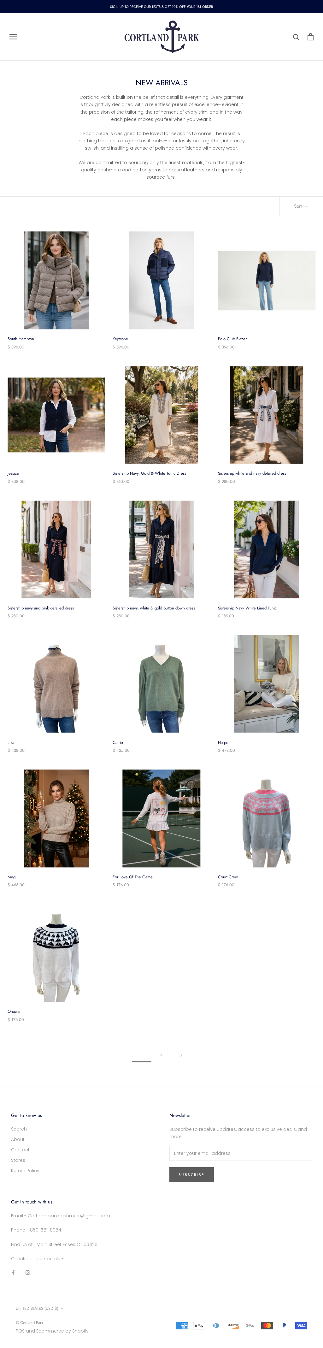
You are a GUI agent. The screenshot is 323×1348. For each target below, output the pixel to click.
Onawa (14, 1011)
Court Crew (228, 877)
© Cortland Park (29, 1323)
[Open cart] (311, 36)
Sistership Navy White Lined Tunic (247, 608)
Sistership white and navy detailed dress (252, 473)
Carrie (118, 742)
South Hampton (21, 339)
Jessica (13, 473)
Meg (11, 877)
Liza (11, 742)
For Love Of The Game (133, 877)
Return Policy (25, 1170)
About (18, 1139)
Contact (20, 1150)
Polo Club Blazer (232, 339)
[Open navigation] (13, 36)
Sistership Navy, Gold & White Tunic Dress (149, 473)
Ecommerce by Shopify (62, 1331)
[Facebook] (13, 1272)
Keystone (120, 339)
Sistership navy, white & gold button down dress (154, 608)
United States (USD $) (37, 1308)
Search (19, 1129)
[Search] (296, 36)
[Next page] (181, 1055)
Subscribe (192, 1175)
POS (20, 1331)
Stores (18, 1160)
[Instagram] (28, 1272)
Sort (298, 206)
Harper (224, 742)
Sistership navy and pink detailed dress (41, 608)
